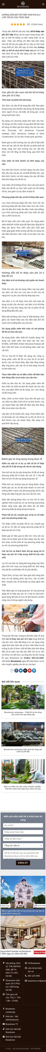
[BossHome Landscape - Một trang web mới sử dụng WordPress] (23, 4)
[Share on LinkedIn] (34, 671)
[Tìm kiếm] (43, 4)
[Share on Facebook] (16, 671)
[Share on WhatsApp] (12, 671)
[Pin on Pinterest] (30, 671)
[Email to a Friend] (25, 671)
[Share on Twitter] (21, 671)
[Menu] (3, 4)
